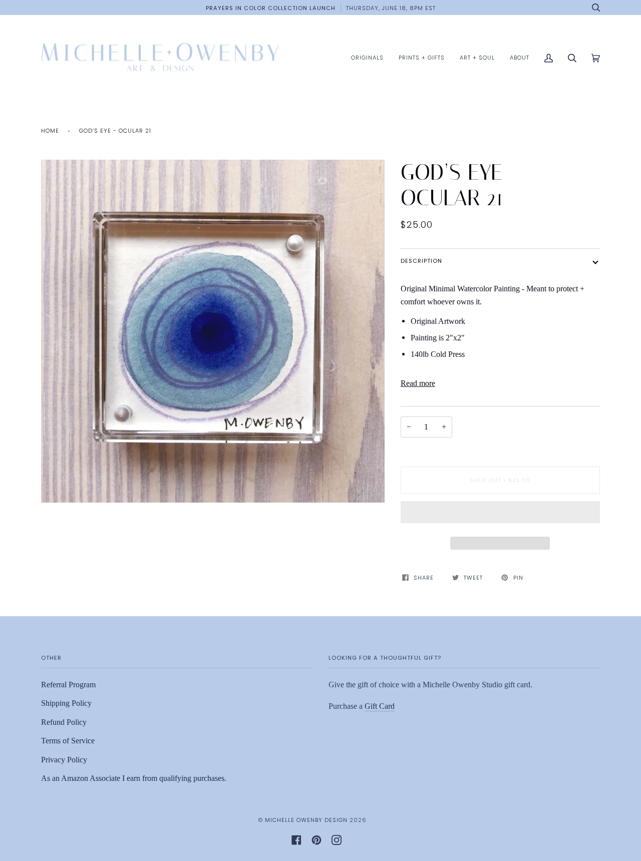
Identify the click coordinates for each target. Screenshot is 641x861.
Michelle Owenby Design (306, 820)
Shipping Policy (66, 703)
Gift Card (380, 706)
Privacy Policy (64, 759)
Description (421, 261)
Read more (418, 383)
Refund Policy (64, 722)
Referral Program (68, 684)
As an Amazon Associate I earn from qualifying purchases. (133, 778)
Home (50, 131)
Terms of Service (68, 740)
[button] (500, 514)
